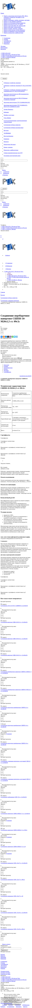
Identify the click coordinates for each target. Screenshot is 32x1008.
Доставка (6, 370)
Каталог (3, 954)
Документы (7, 42)
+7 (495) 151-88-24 (8, 57)
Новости (3, 956)
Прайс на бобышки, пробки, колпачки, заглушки (17, 20)
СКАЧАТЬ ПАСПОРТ (25, 376)
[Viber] (10, 337)
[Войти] (1, 234)
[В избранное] (2, 331)
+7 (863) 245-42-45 (5, 53)
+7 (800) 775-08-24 (13, 56)
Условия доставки (5, 972)
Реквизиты (6, 43)
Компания (3, 958)
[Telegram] (17, 337)
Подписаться (4, 950)
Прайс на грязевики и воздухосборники (14, 31)
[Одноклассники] (4, 337)
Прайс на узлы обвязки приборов (12, 21)
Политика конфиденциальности (12, 1004)
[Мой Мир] (6, 337)
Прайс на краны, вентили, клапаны (13, 28)
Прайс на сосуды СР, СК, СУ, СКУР (13, 24)
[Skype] (15, 337)
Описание (6, 365)
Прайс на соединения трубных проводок (14, 23)
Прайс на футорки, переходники (12, 27)
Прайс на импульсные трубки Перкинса (14, 30)
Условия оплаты (5, 971)
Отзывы (6, 39)
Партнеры (3, 957)
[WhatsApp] (12, 337)
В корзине (9, 733)
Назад (9, 273)
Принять (27, 999)
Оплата (6, 369)
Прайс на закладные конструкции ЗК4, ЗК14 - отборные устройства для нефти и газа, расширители (16, 17)
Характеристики (8, 367)
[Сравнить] (2, 333)
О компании (7, 38)
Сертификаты (7, 40)
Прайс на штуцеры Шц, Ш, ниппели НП (14, 25)
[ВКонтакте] (1, 337)
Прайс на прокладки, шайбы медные (13, 32)
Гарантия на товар (5, 974)
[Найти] (2, 168)
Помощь (3, 968)
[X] (8, 337)
